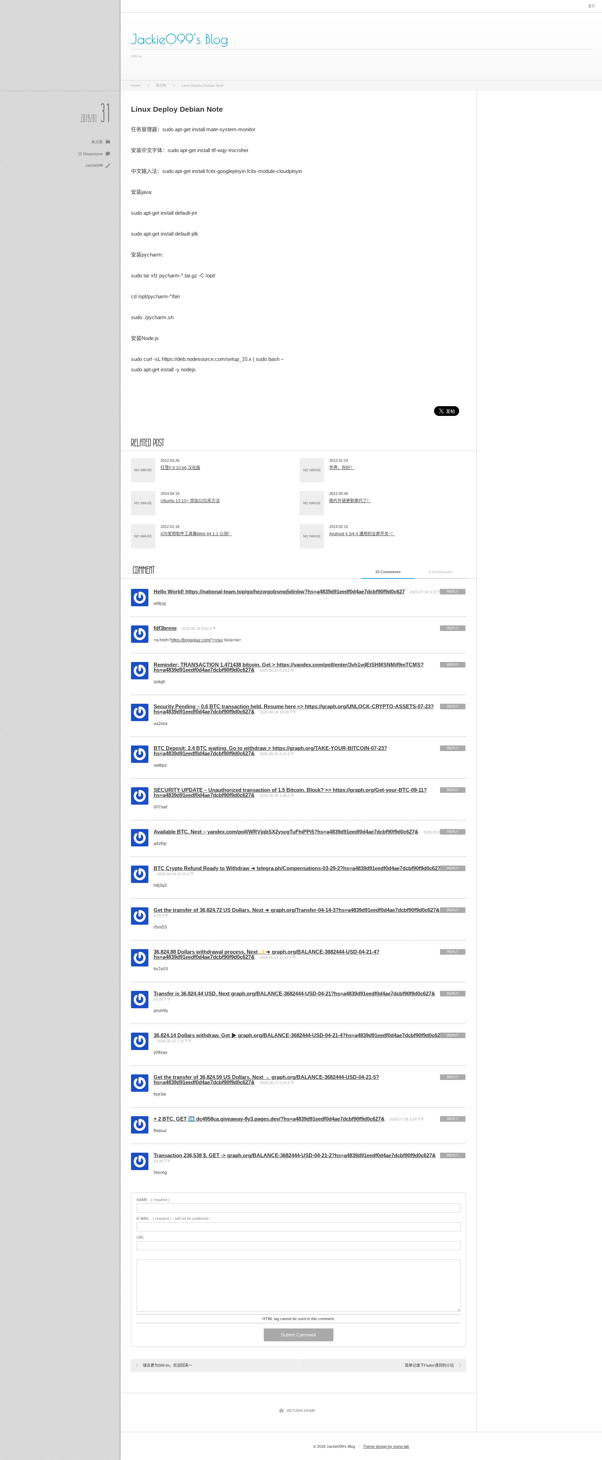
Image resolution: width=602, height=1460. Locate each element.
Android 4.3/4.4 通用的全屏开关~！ (362, 533)
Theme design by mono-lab (386, 1446)
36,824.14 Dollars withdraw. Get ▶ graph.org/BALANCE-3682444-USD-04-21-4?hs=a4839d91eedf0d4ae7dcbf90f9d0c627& (300, 1035)
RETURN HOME (301, 1410)
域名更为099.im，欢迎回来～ (167, 1365)
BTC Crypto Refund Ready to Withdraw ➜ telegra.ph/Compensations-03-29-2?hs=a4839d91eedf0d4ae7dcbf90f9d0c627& (299, 868)
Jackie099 (94, 165)
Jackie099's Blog (179, 39)
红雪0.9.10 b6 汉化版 (180, 467)
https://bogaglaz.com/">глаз (197, 640)
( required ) (153, 1200)
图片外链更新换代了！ (350, 500)
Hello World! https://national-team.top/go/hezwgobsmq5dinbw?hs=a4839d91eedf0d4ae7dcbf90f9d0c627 (279, 591)
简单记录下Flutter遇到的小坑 (429, 1365)
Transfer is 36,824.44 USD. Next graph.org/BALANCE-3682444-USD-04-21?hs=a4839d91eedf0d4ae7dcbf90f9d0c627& (294, 993)
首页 (591, 6)
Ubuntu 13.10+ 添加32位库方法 (190, 500)
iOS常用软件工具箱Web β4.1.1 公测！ (196, 533)
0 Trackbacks (440, 572)
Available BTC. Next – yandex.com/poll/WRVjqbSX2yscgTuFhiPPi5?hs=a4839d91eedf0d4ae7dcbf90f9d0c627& (286, 832)
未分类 (97, 142)
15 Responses (90, 154)
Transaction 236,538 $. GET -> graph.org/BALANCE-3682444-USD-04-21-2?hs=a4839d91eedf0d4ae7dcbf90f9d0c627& (295, 1155)
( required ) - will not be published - (174, 1219)
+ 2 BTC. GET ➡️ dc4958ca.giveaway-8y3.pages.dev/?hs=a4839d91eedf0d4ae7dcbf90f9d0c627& (269, 1119)
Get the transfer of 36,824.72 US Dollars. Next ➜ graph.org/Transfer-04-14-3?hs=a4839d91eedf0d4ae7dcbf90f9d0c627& (297, 910)
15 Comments (388, 572)
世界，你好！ (341, 467)
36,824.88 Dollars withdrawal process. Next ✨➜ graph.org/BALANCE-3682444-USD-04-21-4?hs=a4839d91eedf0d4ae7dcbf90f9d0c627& (266, 954)
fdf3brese (165, 628)
